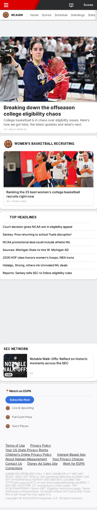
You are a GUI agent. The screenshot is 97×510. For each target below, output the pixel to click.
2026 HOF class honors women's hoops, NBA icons (38, 257)
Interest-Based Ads (71, 454)
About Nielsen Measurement (26, 459)
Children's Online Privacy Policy (28, 454)
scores (88, 5)
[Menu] (6, 5)
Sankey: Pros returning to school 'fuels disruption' (37, 234)
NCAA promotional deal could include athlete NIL (36, 242)
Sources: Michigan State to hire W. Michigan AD (36, 250)
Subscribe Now (20, 399)
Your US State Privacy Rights (26, 450)
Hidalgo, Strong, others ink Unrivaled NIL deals (35, 265)
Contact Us (13, 463)
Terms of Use (15, 445)
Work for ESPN (74, 463)
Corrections (13, 468)
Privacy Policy (40, 445)
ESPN (24, 5)
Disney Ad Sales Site (42, 463)
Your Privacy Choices (67, 459)
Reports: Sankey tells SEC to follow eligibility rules (37, 273)
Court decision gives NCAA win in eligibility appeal (37, 227)
